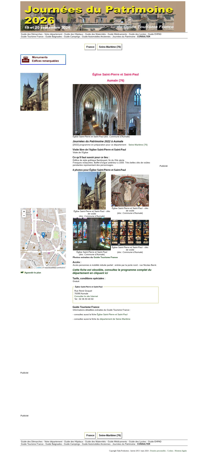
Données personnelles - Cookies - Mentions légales (168, 451)
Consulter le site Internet (86, 296)
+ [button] (24, 211)
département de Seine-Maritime (115, 319)
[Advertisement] (121, 61)
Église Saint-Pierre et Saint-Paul (112, 314)
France (90, 47)
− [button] (24, 215)
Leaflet (38, 267)
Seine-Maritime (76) (109, 47)
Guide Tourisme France (106, 257)
